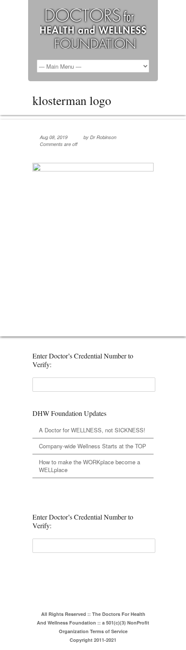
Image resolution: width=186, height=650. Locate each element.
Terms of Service (109, 631)
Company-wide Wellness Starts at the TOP (92, 446)
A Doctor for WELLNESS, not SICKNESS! (92, 430)
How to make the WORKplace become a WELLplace (89, 466)
